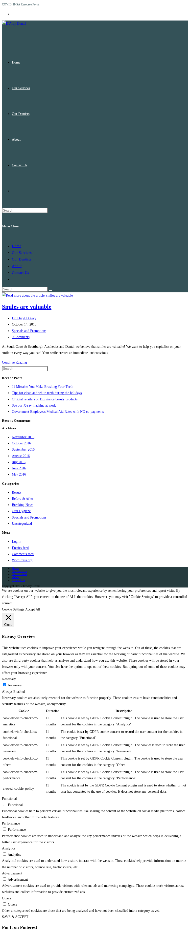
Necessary (15, 685)
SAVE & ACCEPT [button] (15, 917)
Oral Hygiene (21, 511)
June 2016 (19, 468)
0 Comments (20, 337)
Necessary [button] (9, 679)
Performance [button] (11, 823)
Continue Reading (14, 362)
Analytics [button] (8, 848)
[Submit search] (50, 290)
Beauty (17, 492)
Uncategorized (22, 523)
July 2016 (18, 462)
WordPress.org (22, 560)
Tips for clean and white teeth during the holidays (47, 393)
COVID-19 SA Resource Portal (20, 4)
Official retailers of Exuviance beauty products (44, 399)
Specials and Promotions (29, 331)
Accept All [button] (32, 609)
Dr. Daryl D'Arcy (24, 318)
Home (16, 246)
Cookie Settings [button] (13, 609)
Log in (16, 542)
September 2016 (23, 449)
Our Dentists (21, 259)
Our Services (22, 253)
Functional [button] (9, 799)
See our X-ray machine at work (34, 405)
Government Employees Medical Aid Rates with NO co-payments (58, 411)
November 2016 (23, 437)
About (17, 266)
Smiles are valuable (26, 307)
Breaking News (22, 505)
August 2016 (21, 456)
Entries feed (20, 548)
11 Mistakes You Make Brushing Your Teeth (42, 387)
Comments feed (23, 554)
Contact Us (20, 273)
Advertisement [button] (12, 873)
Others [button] (6, 898)
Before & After (22, 498)
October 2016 (21, 443)
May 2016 (19, 474)
